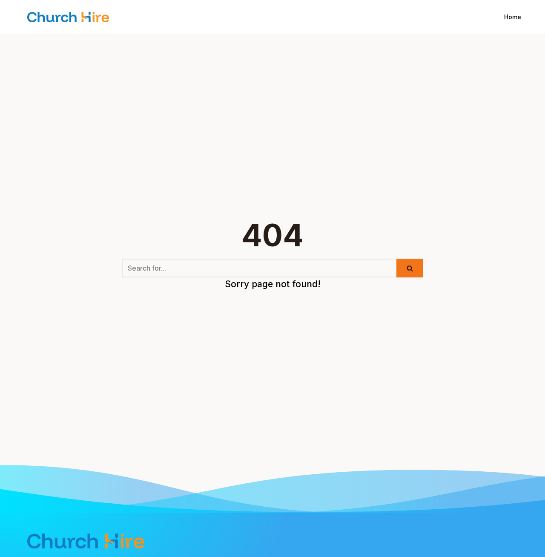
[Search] (409, 268)
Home (512, 16)
